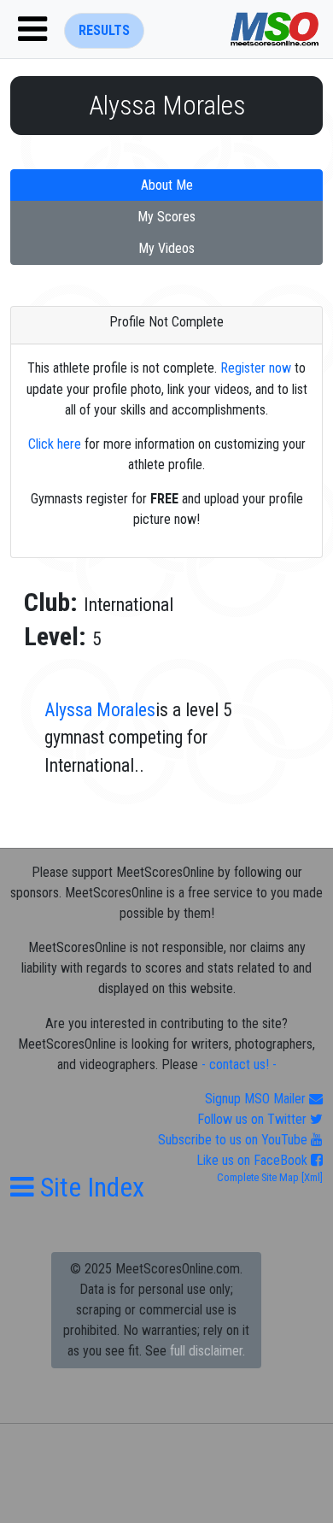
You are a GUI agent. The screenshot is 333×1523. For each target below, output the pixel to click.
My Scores (166, 217)
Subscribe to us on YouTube (234, 1140)
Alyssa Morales (99, 709)
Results (104, 30)
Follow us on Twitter (253, 1119)
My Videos (166, 248)
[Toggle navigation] (32, 29)
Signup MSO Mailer (257, 1099)
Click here (54, 444)
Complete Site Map (258, 1177)
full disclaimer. (207, 1351)
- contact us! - (239, 1064)
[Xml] (311, 1177)
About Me (167, 185)
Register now (255, 368)
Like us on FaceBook (253, 1160)
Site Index (89, 1187)
